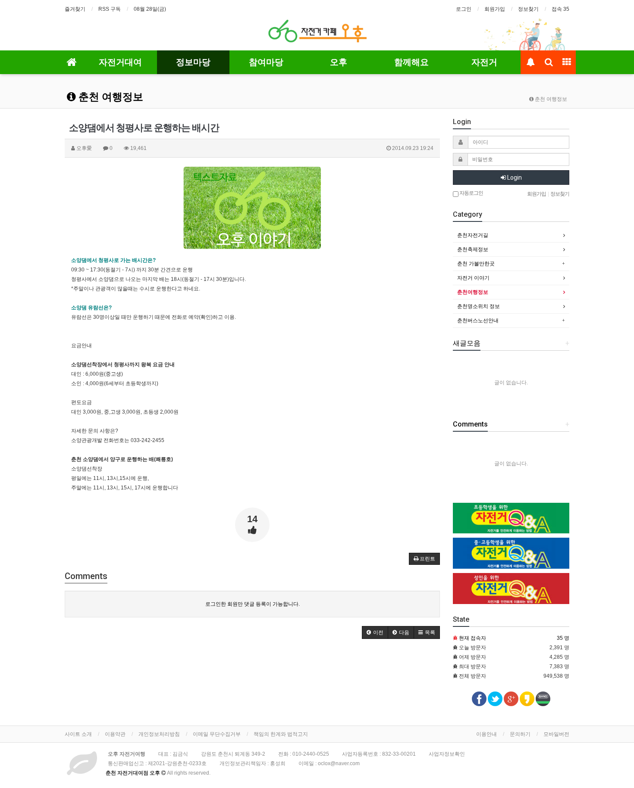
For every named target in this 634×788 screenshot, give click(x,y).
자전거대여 (120, 62)
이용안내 (486, 734)
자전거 (484, 62)
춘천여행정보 (472, 292)
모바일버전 (556, 734)
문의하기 (520, 734)
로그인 (463, 9)
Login (514, 177)
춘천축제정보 (472, 249)
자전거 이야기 (473, 278)
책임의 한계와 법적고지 (281, 734)
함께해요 (411, 62)
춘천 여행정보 (109, 97)
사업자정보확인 (447, 754)
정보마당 (193, 62)
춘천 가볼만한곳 (476, 264)
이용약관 (115, 734)
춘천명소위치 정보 (478, 306)
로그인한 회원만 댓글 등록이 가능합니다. (252, 604)
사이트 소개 (78, 734)
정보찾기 (528, 9)
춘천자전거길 (472, 235)
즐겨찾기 (75, 9)
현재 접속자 (472, 638)
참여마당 (266, 62)
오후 (338, 62)
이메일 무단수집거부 (217, 734)
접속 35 (560, 9)
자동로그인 (470, 193)
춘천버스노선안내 (478, 321)
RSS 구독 (109, 9)
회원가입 (494, 9)
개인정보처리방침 (159, 734)
